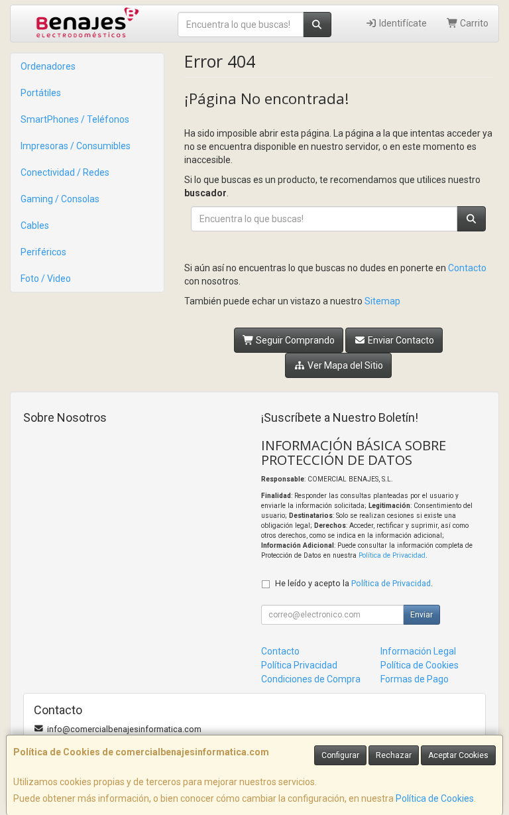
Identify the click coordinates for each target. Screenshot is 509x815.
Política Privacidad (299, 665)
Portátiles (41, 93)
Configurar (340, 755)
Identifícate (402, 23)
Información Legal (418, 651)
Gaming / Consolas (60, 199)
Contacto (467, 268)
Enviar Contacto (400, 340)
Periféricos (43, 252)
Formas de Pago (414, 679)
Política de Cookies (435, 798)
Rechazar (394, 755)
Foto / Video (46, 278)
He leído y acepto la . (354, 583)
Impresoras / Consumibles (76, 146)
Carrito (473, 23)
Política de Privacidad (392, 555)
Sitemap (382, 301)
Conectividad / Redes (65, 172)
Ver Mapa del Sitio (344, 365)
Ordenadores (48, 66)
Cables (35, 225)
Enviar (421, 614)
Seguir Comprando (294, 340)
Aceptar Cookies (458, 755)
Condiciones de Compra (311, 679)
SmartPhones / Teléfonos (75, 119)
